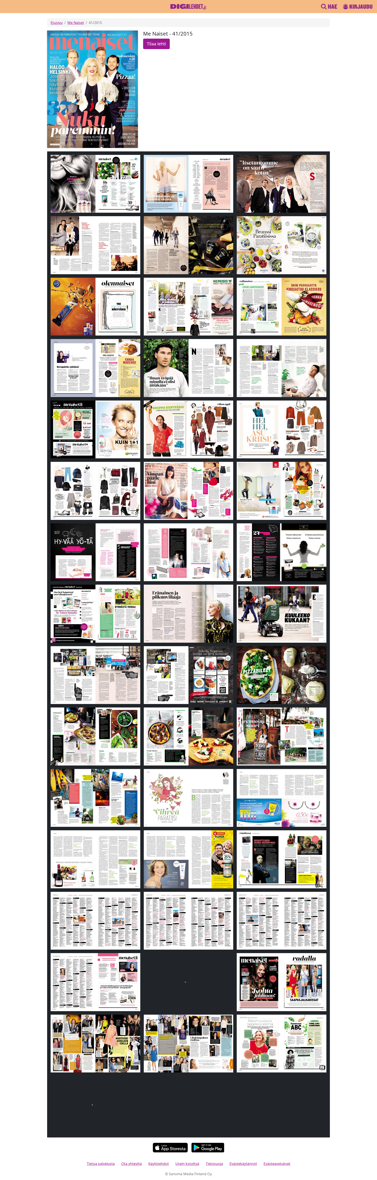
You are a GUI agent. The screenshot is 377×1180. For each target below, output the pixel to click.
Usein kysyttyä (187, 1163)
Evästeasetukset (277, 1163)
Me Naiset (75, 22)
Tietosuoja (214, 1163)
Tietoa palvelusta (101, 1163)
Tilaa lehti (156, 44)
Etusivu (57, 22)
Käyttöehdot (158, 1163)
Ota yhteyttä (131, 1163)
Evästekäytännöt (243, 1163)
